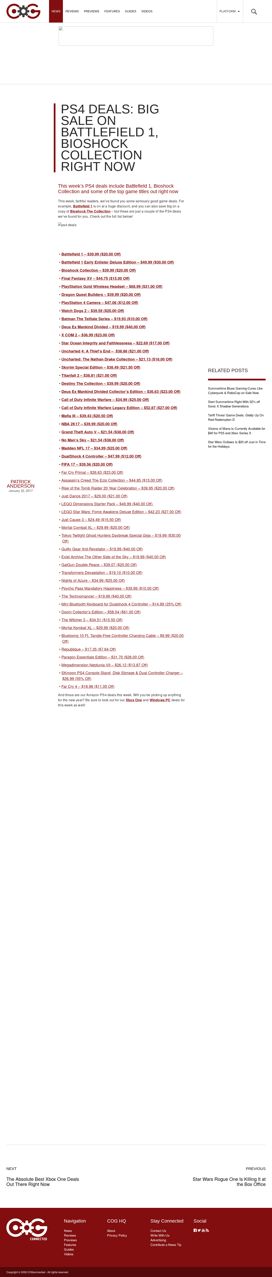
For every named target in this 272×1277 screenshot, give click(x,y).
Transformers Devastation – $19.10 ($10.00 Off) (101, 572)
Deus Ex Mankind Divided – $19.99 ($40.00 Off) (103, 327)
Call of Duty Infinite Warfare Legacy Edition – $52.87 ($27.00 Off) (119, 407)
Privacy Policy (117, 1235)
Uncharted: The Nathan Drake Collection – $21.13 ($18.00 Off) (116, 359)
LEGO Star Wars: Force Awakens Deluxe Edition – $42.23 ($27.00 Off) (121, 511)
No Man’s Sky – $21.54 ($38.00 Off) (92, 440)
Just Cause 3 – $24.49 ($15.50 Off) (91, 519)
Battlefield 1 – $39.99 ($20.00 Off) (91, 254)
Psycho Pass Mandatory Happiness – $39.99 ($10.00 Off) (110, 588)
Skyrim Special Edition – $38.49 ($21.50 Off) (100, 367)
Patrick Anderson (21, 484)
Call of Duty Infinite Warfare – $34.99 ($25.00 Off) (105, 399)
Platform (228, 11)
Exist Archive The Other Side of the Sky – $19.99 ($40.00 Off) (113, 556)
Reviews (72, 11)
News (56, 11)
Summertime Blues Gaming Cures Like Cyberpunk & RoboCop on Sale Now (235, 390)
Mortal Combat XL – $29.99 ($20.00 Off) (95, 527)
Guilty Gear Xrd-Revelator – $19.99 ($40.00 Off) (102, 548)
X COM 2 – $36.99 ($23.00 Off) (88, 335)
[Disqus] (122, 953)
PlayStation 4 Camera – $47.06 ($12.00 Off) (99, 302)
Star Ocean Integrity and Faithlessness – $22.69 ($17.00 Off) (115, 343)
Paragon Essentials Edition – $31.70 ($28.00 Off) (102, 657)
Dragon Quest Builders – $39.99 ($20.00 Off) (101, 294)
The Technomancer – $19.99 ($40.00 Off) (96, 596)
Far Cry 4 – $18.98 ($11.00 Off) (88, 686)
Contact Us (158, 1230)
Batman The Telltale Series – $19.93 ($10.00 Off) (104, 318)
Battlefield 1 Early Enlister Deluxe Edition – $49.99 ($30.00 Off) (117, 262)
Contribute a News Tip (165, 1244)
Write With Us (160, 1235)
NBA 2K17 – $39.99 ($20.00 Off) (89, 424)
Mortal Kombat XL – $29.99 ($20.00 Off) (95, 627)
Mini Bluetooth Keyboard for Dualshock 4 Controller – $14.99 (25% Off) (121, 604)
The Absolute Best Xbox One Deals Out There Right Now (42, 1177)
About (111, 1230)
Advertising (158, 1240)
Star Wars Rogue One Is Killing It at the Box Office (229, 1177)
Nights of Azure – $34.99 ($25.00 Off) (93, 580)
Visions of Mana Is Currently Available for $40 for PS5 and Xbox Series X (236, 430)
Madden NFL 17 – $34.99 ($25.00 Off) (94, 448)
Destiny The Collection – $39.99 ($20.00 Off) (100, 383)
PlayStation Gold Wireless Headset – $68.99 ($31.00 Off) (111, 286)
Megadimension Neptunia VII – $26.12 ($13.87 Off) (104, 664)
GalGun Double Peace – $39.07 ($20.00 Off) (99, 564)
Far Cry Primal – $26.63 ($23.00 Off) (92, 472)
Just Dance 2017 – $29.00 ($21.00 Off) (94, 496)
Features (112, 11)
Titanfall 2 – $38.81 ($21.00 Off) (89, 375)
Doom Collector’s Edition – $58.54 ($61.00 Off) (101, 611)
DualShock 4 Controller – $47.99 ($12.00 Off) (101, 456)
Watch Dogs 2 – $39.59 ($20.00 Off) (92, 310)
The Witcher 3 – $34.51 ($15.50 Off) (92, 619)
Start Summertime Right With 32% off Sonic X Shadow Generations (234, 403)
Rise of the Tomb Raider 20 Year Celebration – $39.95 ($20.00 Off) (117, 488)
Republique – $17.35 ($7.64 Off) (88, 649)
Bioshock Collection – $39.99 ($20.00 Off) (98, 270)
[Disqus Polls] (121, 842)
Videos (146, 11)
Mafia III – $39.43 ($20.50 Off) (87, 416)
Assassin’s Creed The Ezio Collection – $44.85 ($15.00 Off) (111, 480)
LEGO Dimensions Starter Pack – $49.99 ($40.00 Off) (107, 503)
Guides (130, 11)
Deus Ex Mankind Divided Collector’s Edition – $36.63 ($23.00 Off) (120, 391)
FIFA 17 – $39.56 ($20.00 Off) (87, 464)
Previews (91, 11)
